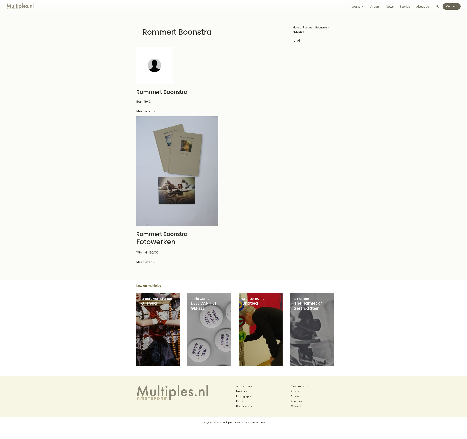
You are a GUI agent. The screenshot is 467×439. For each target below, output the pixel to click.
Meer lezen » (145, 111)
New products (299, 386)
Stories (405, 7)
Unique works (244, 406)
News (390, 7)
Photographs (244, 396)
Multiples (241, 391)
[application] (362, 6)
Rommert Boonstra (162, 92)
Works (356, 7)
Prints (239, 401)
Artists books (244, 386)
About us (422, 7)
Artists (375, 7)
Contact (296, 406)
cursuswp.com (256, 422)
